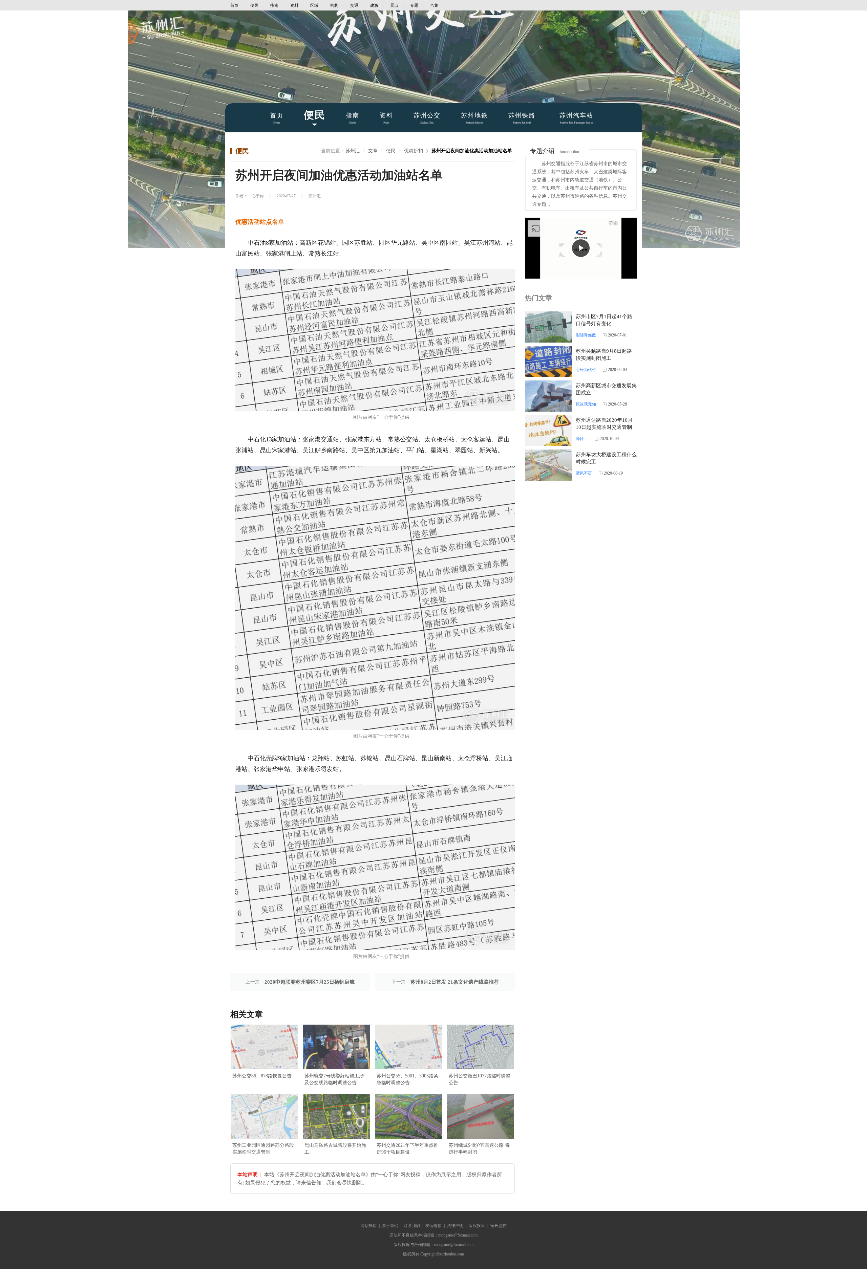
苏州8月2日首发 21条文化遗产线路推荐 (454, 982)
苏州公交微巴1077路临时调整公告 (479, 1079)
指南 (274, 5)
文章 (373, 150)
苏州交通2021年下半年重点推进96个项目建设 (407, 1149)
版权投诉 (477, 1225)
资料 (294, 5)
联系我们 (412, 1225)
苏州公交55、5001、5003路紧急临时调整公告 (407, 1079)
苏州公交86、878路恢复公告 (262, 1075)
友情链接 (433, 1225)
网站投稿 (368, 1225)
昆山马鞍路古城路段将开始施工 (335, 1149)
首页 (234, 5)
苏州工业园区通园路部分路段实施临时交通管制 (263, 1149)
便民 (254, 5)
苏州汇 (352, 150)
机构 (334, 5)
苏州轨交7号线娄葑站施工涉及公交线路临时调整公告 (334, 1079)
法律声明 (455, 1225)
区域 (314, 5)
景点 (394, 5)
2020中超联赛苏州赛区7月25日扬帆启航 (310, 982)
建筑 (374, 5)
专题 (414, 5)
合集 (434, 5)
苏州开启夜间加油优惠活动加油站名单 (471, 150)
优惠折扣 (413, 150)
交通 (354, 5)
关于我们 (390, 1225)
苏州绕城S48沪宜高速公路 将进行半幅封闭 (479, 1149)
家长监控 (498, 1225)
